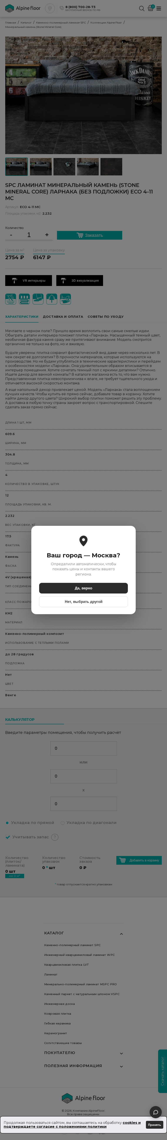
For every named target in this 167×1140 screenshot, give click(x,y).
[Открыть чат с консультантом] (156, 1112)
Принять (154, 1125)
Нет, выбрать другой (83, 602)
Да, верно (83, 588)
